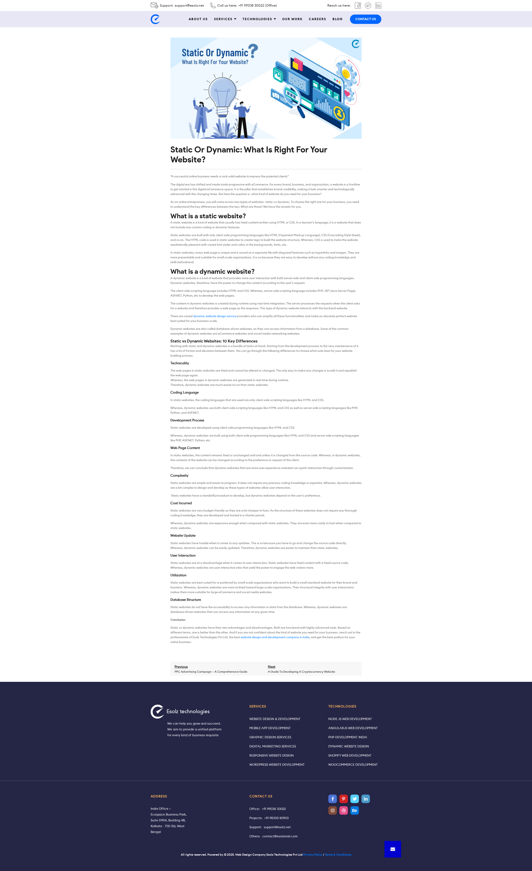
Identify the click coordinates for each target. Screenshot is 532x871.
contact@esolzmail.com (280, 836)
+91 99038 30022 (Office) (257, 5)
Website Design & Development (274, 719)
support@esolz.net (189, 5)
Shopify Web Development (350, 755)
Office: (254, 809)
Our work (292, 19)
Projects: (255, 818)
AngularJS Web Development (353, 728)
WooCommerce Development (353, 765)
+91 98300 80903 (276, 818)
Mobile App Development (270, 728)
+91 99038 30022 (274, 809)
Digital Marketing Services (272, 746)
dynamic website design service (214, 316)
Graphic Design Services (270, 737)
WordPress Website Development (277, 765)
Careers (317, 19)
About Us (198, 19)
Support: (255, 827)
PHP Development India (347, 737)
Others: (254, 836)
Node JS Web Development (350, 719)
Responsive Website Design (271, 755)
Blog (337, 19)
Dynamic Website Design (348, 746)
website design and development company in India (275, 637)
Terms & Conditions (338, 854)
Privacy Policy (313, 854)
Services (223, 19)
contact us (365, 19)
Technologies (257, 19)
